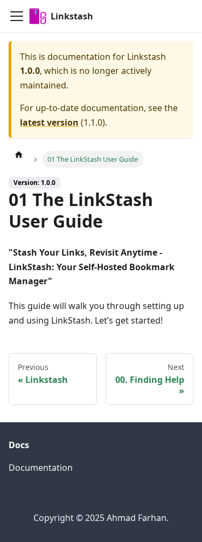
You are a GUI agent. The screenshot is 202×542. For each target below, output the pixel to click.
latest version (49, 122)
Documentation (41, 468)
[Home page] (19, 154)
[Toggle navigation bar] (17, 16)
